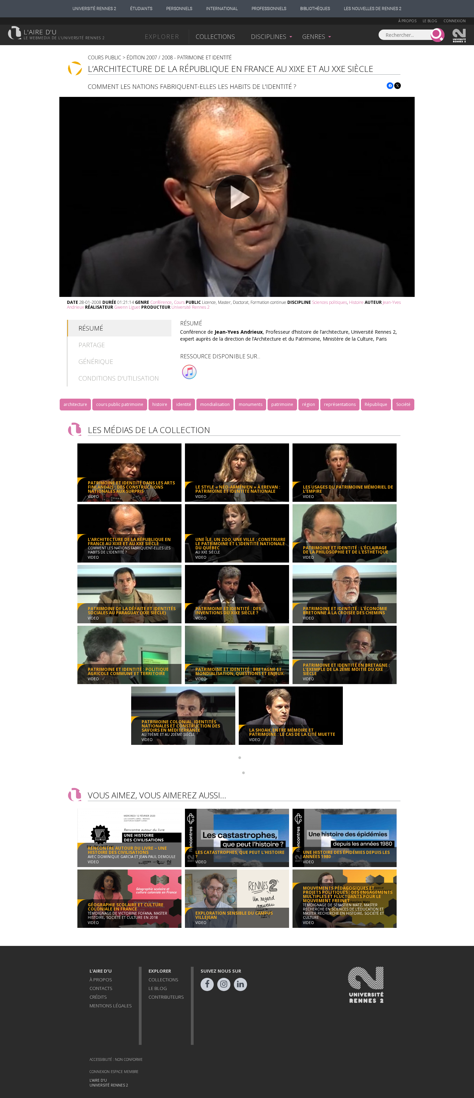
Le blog (430, 20)
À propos (407, 20)
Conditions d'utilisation (118, 378)
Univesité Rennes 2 (459, 36)
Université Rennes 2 (94, 8)
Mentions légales (111, 1006)
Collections (215, 36)
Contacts (101, 988)
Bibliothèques (315, 8)
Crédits (98, 997)
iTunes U (189, 372)
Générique (95, 361)
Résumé (90, 328)
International (222, 8)
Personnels (179, 8)
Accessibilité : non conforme (116, 1059)
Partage (91, 345)
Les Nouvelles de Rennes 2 (372, 8)
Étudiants (141, 8)
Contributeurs (166, 997)
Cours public (104, 57)
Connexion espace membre (114, 1071)
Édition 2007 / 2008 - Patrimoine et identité (179, 57)
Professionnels (269, 8)
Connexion (454, 20)
